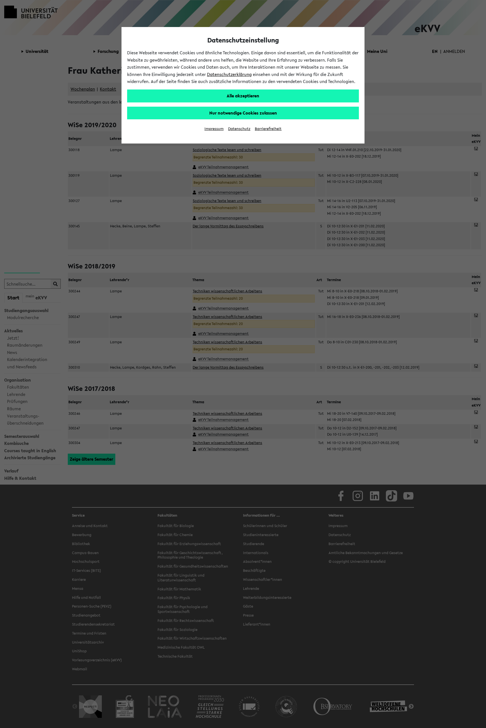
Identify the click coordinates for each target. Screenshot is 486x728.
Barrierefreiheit (268, 128)
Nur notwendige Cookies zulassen (243, 113)
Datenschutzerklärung (229, 74)
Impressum (214, 128)
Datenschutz (239, 128)
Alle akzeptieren (243, 96)
